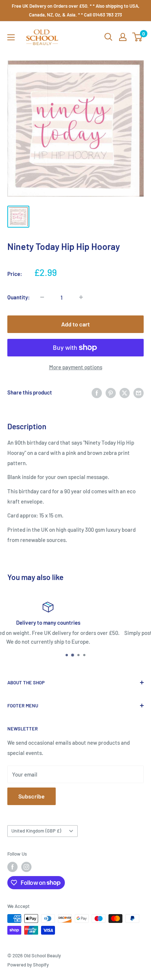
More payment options (75, 367)
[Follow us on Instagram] (26, 867)
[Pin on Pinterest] (111, 392)
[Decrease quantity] (42, 297)
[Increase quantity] (81, 297)
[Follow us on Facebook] (12, 867)
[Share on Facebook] (97, 392)
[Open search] (108, 37)
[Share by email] (138, 392)
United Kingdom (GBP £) (36, 831)
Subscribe (31, 796)
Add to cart (75, 324)
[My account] (122, 37)
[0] (137, 37)
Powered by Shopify (28, 965)
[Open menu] (11, 37)
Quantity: (18, 297)
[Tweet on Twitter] (124, 392)
